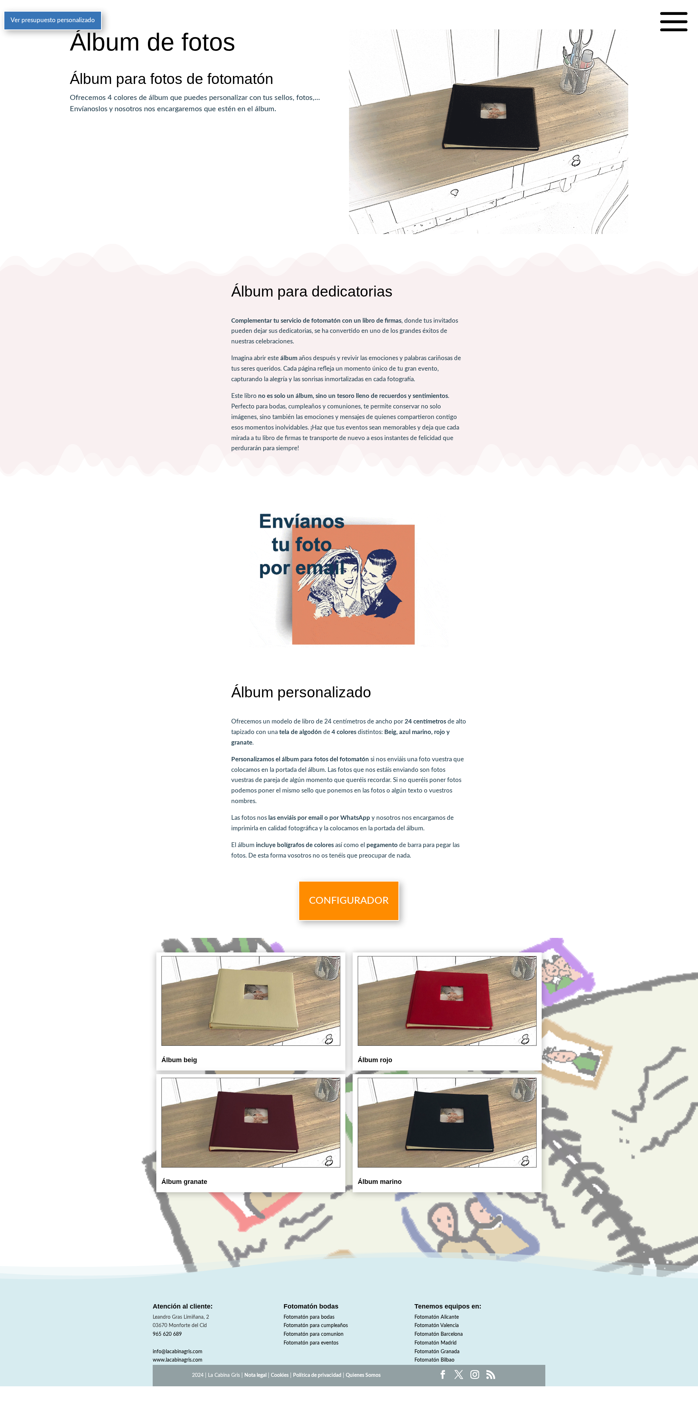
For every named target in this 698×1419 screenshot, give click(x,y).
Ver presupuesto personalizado (53, 20)
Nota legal (255, 1375)
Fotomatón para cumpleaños (316, 1325)
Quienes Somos (363, 1375)
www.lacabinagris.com (177, 1360)
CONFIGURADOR (349, 901)
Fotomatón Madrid (435, 1343)
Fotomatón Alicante (436, 1317)
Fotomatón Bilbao (434, 1360)
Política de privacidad (317, 1375)
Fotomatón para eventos (311, 1343)
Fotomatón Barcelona (438, 1334)
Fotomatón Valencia (436, 1325)
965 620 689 (167, 1334)
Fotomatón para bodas (309, 1317)
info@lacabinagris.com (177, 1351)
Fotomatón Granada (437, 1351)
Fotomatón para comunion (314, 1334)
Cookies (280, 1375)
